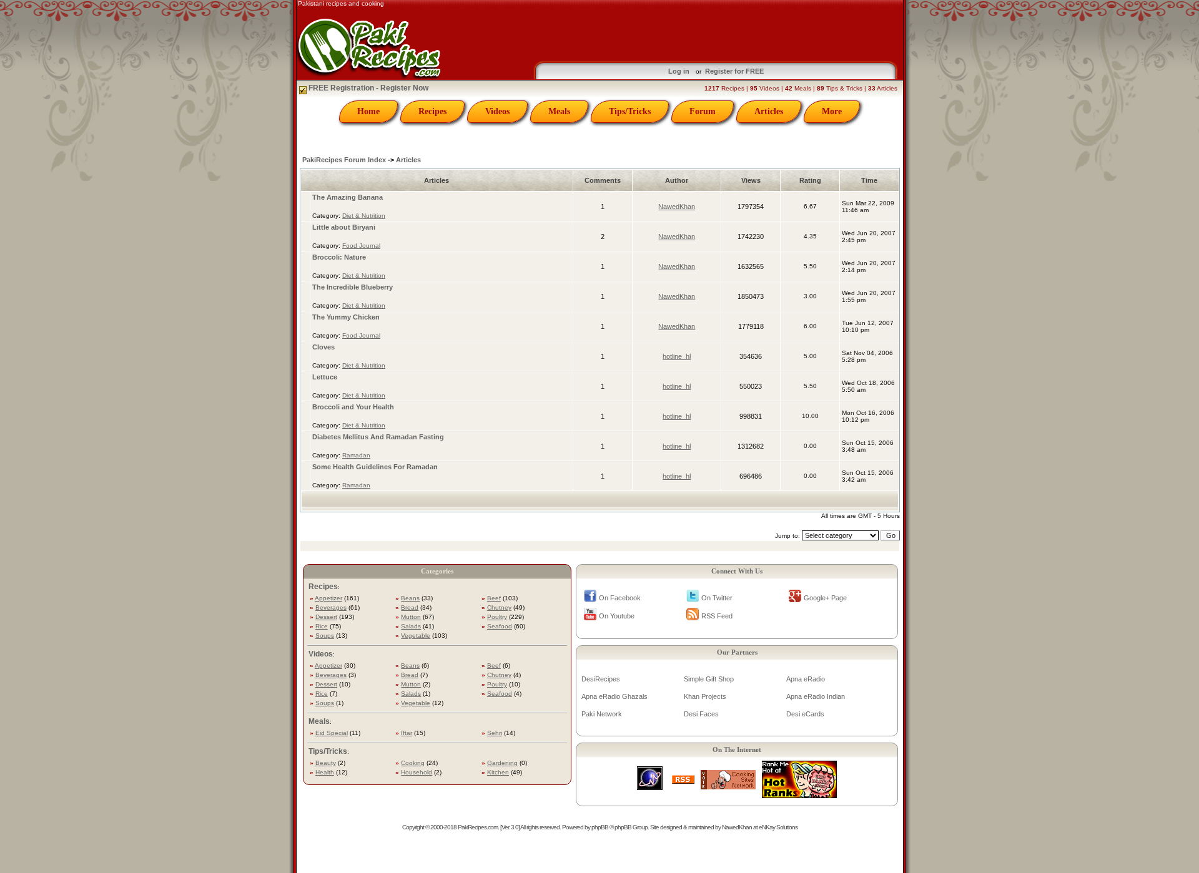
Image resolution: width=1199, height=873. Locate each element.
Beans (410, 598)
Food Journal (361, 245)
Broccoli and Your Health (353, 407)
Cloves (323, 347)
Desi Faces (701, 714)
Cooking (413, 762)
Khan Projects (705, 696)
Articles (768, 111)
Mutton (411, 616)
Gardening (502, 762)
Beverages (331, 607)
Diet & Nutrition (363, 215)
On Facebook (620, 598)
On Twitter (717, 598)
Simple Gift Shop (709, 679)
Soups (324, 635)
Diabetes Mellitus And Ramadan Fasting (378, 437)
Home (368, 111)
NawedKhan (676, 206)
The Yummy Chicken (346, 317)
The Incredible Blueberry (352, 287)
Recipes (432, 111)
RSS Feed (717, 616)
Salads (411, 626)
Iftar (406, 732)
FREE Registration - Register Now (367, 88)
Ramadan (356, 455)
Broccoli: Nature (339, 257)
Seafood (499, 626)
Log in (678, 71)
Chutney (499, 607)
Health (324, 772)
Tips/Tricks (630, 111)
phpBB (599, 827)
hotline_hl (677, 356)
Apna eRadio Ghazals (614, 696)
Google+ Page (825, 598)
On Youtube (616, 616)
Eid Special (331, 732)
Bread (409, 607)
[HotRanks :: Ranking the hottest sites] (799, 794)
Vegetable (415, 635)
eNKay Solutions (778, 827)
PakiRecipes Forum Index (344, 159)
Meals (559, 111)
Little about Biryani (343, 227)
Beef (494, 598)
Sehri (494, 732)
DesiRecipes (600, 679)
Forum (702, 111)
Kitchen (498, 772)
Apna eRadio (805, 679)
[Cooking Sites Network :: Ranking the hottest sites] (728, 786)
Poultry (497, 616)
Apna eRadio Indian (815, 696)
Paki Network (601, 714)
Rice (321, 626)
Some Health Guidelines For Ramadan (375, 467)
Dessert (326, 616)
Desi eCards (805, 714)
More (832, 111)
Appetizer (328, 598)
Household (416, 772)
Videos (497, 111)
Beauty (325, 762)
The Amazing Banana (347, 197)
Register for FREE (734, 71)
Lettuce (324, 377)
